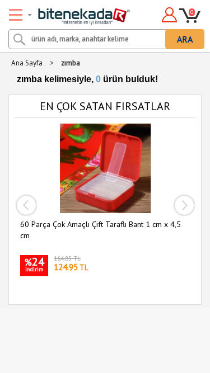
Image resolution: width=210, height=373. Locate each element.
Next (184, 205)
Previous (26, 205)
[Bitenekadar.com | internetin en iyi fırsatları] (70, 13)
